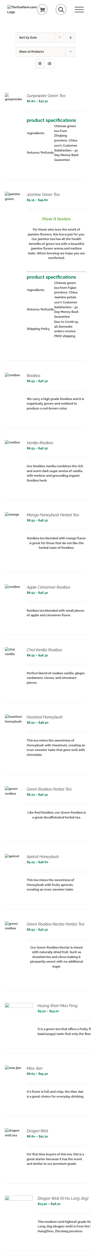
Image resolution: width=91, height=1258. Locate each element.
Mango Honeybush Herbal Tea (53, 515)
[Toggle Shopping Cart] (42, 10)
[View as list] (49, 63)
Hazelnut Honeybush (45, 717)
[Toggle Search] (61, 9)
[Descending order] (70, 37)
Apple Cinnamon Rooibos (48, 587)
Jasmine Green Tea (43, 194)
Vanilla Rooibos (40, 443)
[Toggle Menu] (79, 9)
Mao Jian (34, 1068)
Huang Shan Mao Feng (57, 1005)
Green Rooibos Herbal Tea (49, 789)
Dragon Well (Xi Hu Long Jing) (63, 1198)
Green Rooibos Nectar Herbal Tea (55, 924)
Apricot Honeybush (43, 856)
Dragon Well (37, 1131)
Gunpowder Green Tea (46, 95)
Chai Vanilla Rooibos (44, 650)
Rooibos (33, 375)
